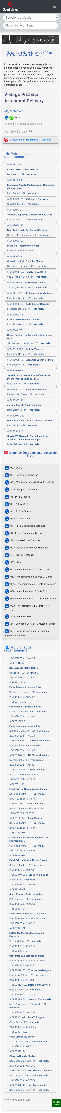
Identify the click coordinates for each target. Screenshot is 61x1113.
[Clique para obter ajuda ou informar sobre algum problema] (56, 1102)
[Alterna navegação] (55, 6)
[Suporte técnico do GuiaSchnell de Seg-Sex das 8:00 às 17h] (56, 1103)
